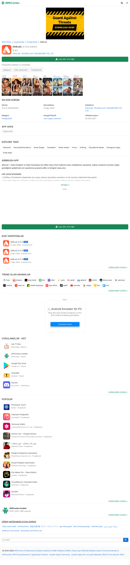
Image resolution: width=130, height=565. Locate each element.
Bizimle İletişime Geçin (92, 551)
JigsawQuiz (36, 554)
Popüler (7, 399)
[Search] (125, 540)
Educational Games (96, 147)
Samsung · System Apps (72, 554)
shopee (19, 280)
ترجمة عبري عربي (111, 526)
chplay (88, 285)
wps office (53, 285)
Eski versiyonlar (21, 70)
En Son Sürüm (10, 100)
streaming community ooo (31, 530)
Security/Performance (22, 147)
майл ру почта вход (10, 530)
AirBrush (17, 46)
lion (98, 285)
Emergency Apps (113, 147)
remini (94, 280)
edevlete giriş (97, 526)
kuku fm (21, 285)
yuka (62, 280)
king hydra (32, 280)
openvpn (121, 280)
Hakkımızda (30, 551)
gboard (83, 280)
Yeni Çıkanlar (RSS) (116, 554)
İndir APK (66, 59)
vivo (107, 285)
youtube (77, 285)
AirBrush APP (10, 160)
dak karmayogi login (81, 526)
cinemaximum (23, 526)
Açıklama (7, 70)
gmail (72, 280)
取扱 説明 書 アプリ (38, 526)
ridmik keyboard (36, 285)
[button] (122, 3)
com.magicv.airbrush (52, 118)
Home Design (39, 147)
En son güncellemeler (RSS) (95, 554)
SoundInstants (23, 554)
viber (53, 280)
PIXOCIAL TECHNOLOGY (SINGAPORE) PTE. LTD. (33, 53)
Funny (74, 147)
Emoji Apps (7, 153)
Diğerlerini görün (117, 267)
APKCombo (6, 42)
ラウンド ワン (52, 526)
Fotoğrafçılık (36, 70)
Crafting (83, 147)
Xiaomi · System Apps (51, 554)
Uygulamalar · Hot (14, 338)
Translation (51, 147)
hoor (8, 280)
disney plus (107, 280)
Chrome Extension (110, 551)
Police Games (64, 147)
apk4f (65, 285)
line (43, 280)
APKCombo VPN (9, 554)
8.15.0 (10, 108)
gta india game (66, 526)
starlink (9, 285)
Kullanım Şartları (43, 551)
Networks (7, 147)
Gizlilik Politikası (58, 551)
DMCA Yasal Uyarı (73, 551)
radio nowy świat (9, 526)
